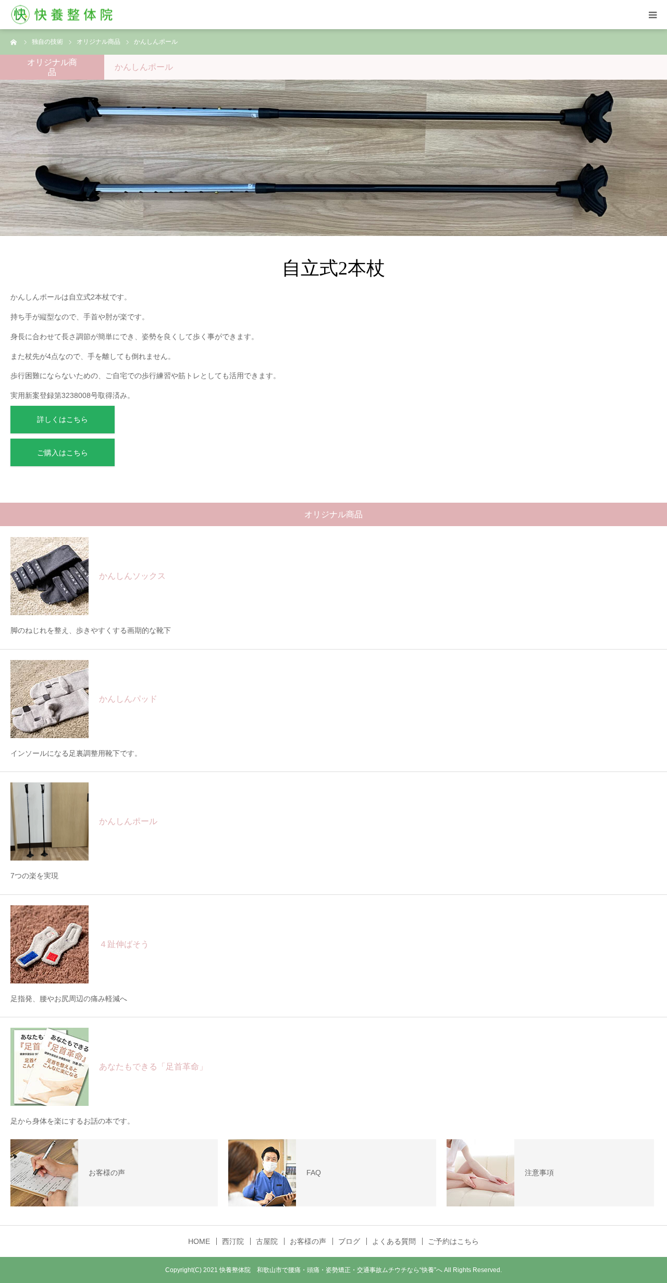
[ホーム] (14, 41)
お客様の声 (308, 1241)
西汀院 (233, 1241)
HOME (199, 1241)
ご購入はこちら (62, 453)
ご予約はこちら (453, 1241)
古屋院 (267, 1241)
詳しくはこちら (62, 419)
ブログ (349, 1241)
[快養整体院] (62, 15)
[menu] (652, 14)
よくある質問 (394, 1241)
